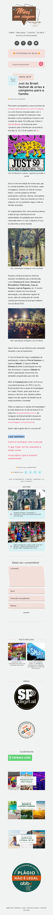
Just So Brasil (27, 481)
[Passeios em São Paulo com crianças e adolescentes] (26, 781)
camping (28, 479)
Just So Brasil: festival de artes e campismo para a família (31, 89)
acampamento (18, 479)
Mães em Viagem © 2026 (16, 908)
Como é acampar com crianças (25, 441)
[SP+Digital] (26, 697)
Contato (31, 33)
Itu (38, 130)
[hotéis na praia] (26, 839)
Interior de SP (25, 77)
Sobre (11, 33)
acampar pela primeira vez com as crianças (25, 109)
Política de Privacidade (26, 36)
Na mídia (40, 33)
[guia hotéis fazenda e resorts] (26, 810)
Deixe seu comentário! (27, 467)
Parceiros (21, 33)
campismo (37, 479)
